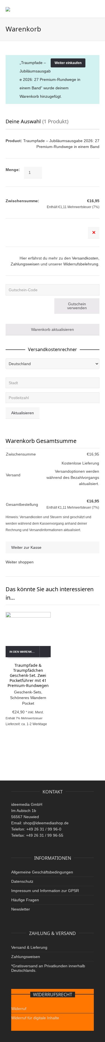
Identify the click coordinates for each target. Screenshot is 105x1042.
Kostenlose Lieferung (80, 463)
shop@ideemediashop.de (46, 823)
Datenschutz (22, 881)
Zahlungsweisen (25, 264)
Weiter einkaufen (68, 63)
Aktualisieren (22, 413)
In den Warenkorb (24, 651)
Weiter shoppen (20, 562)
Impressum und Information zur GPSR (45, 890)
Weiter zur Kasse (26, 547)
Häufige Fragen (25, 900)
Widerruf (18, 1008)
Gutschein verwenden (77, 306)
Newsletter (20, 909)
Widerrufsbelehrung (80, 264)
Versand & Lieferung (29, 947)
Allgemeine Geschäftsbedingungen (42, 872)
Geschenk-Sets (27, 692)
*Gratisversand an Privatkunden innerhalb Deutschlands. (48, 968)
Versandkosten (85, 258)
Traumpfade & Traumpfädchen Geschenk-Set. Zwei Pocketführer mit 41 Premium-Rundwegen (28, 675)
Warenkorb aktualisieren (52, 329)
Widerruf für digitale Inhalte (35, 1018)
